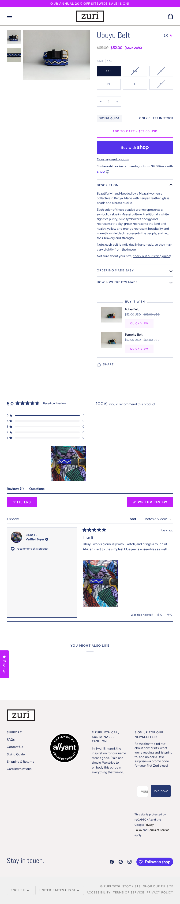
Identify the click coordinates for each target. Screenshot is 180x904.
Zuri (107, 886)
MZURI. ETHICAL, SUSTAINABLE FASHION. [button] (105, 737)
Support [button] (14, 732)
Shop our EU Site (158, 886)
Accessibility (99, 892)
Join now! (160, 791)
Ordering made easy (115, 270)
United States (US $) (57, 890)
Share (108, 364)
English (18, 890)
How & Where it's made (117, 282)
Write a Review (155, 503)
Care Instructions (19, 769)
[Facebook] (112, 862)
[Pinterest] (121, 862)
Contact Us (15, 747)
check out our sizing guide (151, 256)
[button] (45, 415)
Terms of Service (128, 892)
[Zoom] (32, 71)
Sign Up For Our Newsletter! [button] (149, 735)
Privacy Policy (159, 892)
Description (108, 185)
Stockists (131, 886)
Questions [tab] (37, 489)
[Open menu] (14, 16)
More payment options (113, 159)
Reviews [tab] (15, 489)
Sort (133, 519)
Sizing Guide (109, 118)
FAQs (11, 739)
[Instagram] (130, 862)
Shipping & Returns (20, 761)
